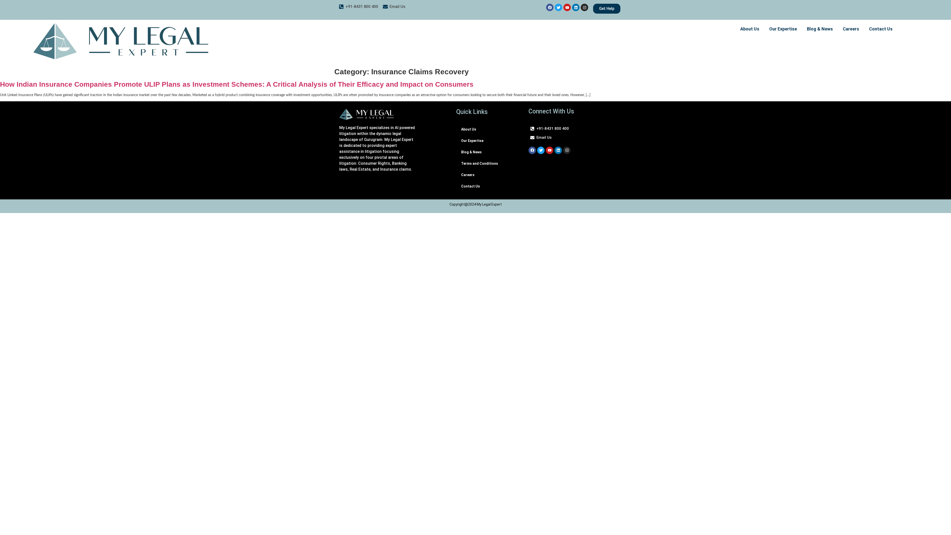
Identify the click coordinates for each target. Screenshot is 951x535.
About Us (749, 28)
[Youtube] (567, 7)
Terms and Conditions (479, 163)
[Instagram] (584, 7)
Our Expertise (783, 28)
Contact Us (881, 28)
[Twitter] (558, 7)
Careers (851, 28)
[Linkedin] (576, 7)
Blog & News (820, 28)
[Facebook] (550, 7)
